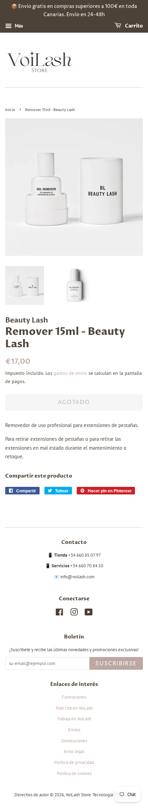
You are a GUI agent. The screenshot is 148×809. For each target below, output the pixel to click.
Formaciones (74, 697)
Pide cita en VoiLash (74, 708)
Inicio (10, 109)
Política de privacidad (74, 762)
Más (18, 26)
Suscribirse (116, 663)
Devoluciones (74, 741)
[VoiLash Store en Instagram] (74, 613)
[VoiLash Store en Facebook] (59, 613)
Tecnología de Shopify (113, 795)
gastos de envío (70, 373)
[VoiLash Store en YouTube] (89, 613)
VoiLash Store (78, 795)
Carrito (133, 26)
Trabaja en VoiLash (74, 719)
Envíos (74, 730)
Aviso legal (74, 751)
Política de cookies (74, 773)
